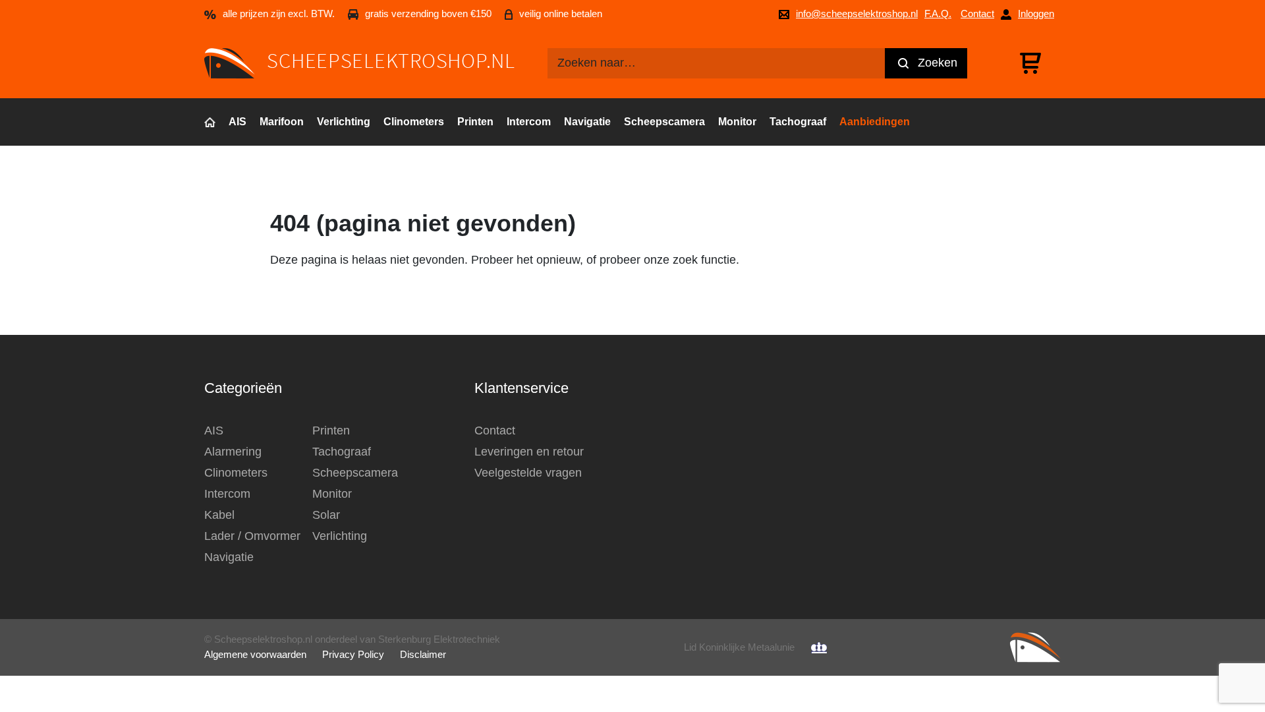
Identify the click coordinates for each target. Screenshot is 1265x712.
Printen (475, 121)
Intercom (529, 121)
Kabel (219, 514)
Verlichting (343, 121)
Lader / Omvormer (252, 536)
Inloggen (1036, 13)
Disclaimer (423, 654)
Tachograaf (798, 121)
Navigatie (587, 121)
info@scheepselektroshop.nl (857, 13)
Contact (977, 13)
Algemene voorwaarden (255, 654)
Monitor (737, 121)
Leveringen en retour (529, 451)
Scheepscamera (664, 121)
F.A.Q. (937, 13)
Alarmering (233, 451)
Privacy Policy (353, 654)
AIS (237, 121)
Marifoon (282, 121)
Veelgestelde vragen (528, 472)
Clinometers (413, 121)
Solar (326, 514)
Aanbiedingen (874, 121)
